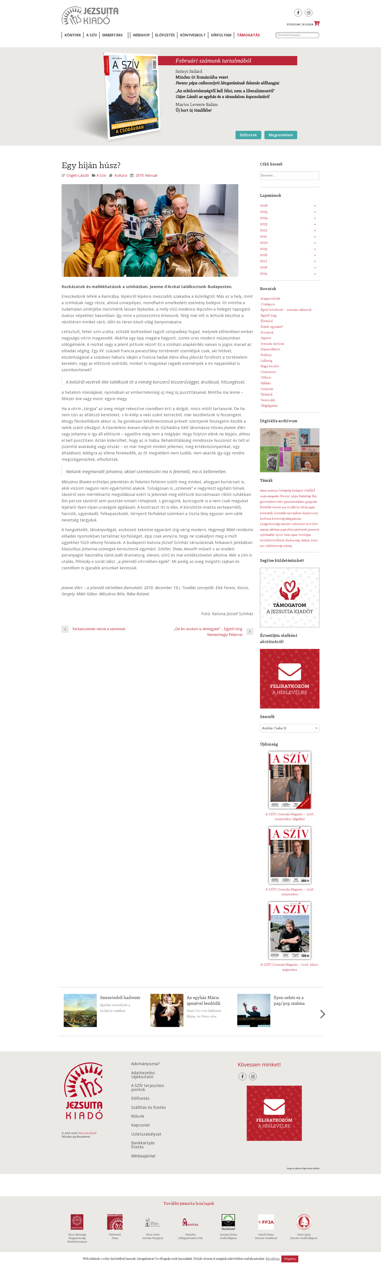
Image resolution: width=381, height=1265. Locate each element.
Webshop (141, 35)
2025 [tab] (264, 212)
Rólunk (137, 1116)
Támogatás (248, 35)
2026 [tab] (264, 206)
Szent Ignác (291, 535)
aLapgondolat (270, 298)
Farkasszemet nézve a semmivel (99, 628)
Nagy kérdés (270, 366)
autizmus (273, 490)
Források (267, 332)
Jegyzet (266, 338)
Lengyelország (270, 524)
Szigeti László (77, 175)
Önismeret (268, 372)
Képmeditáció (270, 349)
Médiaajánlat (143, 1155)
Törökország (293, 540)
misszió (285, 524)
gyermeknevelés (271, 502)
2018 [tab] (263, 255)
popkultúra (286, 529)
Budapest (297, 490)
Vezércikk (268, 400)
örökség (287, 546)
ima (284, 507)
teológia (305, 535)
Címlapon (268, 304)
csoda (263, 496)
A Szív (91, 35)
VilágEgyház (269, 406)
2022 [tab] (263, 230)
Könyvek (73, 35)
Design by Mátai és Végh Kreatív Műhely (303, 1168)
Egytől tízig (268, 315)
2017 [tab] (263, 261)
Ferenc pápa (289, 496)
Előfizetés (165, 35)
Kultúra (121, 175)
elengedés (273, 496)
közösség (278, 519)
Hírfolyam (221, 35)
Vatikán (305, 540)
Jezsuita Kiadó (90, 15)
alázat (263, 490)
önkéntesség (273, 546)
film (314, 496)
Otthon (266, 377)
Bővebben (273, 1259)
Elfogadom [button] (290, 1259)
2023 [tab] (263, 224)
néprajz (264, 529)
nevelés (312, 524)
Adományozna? (145, 1063)
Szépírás (267, 389)
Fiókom (293, 24)
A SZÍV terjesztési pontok (147, 1087)
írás (262, 546)
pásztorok (313, 529)
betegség (285, 490)
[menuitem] (72, 35)
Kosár (310, 24)
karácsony (310, 513)
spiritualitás (267, 535)
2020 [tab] (264, 243)
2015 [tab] (263, 274)
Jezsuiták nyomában (287, 513)
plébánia (275, 529)
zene (314, 540)
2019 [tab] (263, 249)
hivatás (266, 507)
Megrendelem (281, 135)
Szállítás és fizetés (148, 1107)
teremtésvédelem (272, 540)
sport (279, 535)
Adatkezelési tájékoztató (143, 1074)
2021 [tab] (263, 237)
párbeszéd (300, 529)
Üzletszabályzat (146, 1134)
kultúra (265, 519)
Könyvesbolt (193, 35)
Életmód (267, 321)
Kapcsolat (140, 1125)
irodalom (293, 507)
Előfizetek (248, 135)
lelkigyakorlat (293, 519)
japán (312, 507)
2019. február (147, 175)
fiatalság (305, 496)
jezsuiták (266, 513)
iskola (304, 507)
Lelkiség (266, 361)
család (309, 491)
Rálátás (266, 383)
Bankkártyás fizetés (143, 1144)
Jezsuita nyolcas (272, 344)
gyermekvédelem (294, 502)
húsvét (277, 507)
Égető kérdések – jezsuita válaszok (286, 310)
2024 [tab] (264, 218)
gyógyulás (311, 502)
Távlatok (267, 394)
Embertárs (112, 35)
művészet (298, 524)
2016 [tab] (263, 268)
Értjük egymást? (272, 327)
